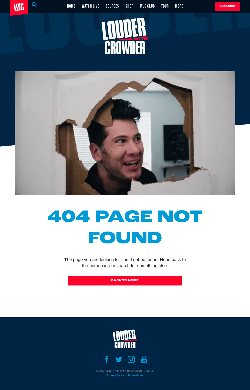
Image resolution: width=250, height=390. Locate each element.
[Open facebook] (106, 359)
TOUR (165, 6)
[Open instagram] (131, 359)
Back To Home (125, 280)
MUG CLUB (147, 6)
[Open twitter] (119, 359)
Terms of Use (135, 375)
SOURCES (112, 6)
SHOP (129, 6)
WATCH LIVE (90, 6)
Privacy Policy (115, 375)
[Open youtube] (143, 359)
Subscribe (227, 6)
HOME (71, 6)
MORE (179, 6)
